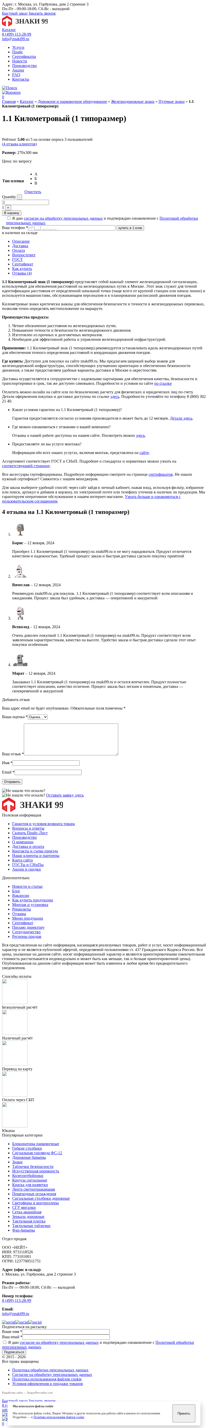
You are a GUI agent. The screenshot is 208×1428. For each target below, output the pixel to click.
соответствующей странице (26, 466)
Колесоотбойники (27, 1175)
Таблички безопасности (33, 1166)
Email (8, 772)
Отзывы (19, 914)
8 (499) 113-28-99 (16, 34)
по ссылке (163, 383)
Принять (184, 1413)
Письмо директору (28, 927)
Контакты (20, 79)
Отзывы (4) (22, 273)
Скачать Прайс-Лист (30, 833)
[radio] (37, 174)
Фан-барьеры (23, 1230)
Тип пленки (13, 181)
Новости (19, 61)
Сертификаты (24, 56)
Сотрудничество (26, 932)
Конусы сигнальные (29, 1180)
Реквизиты (21, 909)
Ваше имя (12, 1331)
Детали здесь (181, 418)
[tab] (109, 241)
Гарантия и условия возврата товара (43, 824)
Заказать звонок (42, 13)
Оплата (18, 250)
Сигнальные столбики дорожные (41, 1198)
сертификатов (161, 474)
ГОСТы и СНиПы (28, 865)
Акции (18, 70)
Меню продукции (27, 918)
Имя (7, 763)
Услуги (18, 47)
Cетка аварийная (26, 1212)
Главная (9, 101)
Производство (24, 65)
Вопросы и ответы (28, 828)
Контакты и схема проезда (35, 851)
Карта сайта (22, 860)
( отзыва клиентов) (19, 144)
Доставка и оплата (28, 846)
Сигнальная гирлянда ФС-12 (37, 1153)
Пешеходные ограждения (34, 1194)
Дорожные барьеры (29, 1157)
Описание (21, 241)
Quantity (9, 197)
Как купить (22, 268)
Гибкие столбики (27, 1148)
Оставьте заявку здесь (65, 795)
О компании (22, 842)
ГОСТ (17, 259)
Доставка (20, 246)
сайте (144, 452)
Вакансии (20, 895)
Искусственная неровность (35, 1171)
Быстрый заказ (14, 13)
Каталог (9, 30)
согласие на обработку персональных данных (63, 218)
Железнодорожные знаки (132, 101)
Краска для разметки (30, 1185)
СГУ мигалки (24, 1207)
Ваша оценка (15, 717)
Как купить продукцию (32, 900)
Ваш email (12, 1337)
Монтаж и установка (30, 904)
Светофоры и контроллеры (35, 1203)
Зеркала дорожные (28, 1216)
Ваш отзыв (13, 754)
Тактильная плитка (28, 1221)
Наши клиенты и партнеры (35, 855)
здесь (114, 396)
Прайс (17, 52)
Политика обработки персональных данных (50, 1370)
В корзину (11, 213)
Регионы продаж (26, 936)
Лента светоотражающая (33, 1189)
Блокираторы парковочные (35, 1144)
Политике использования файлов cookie (58, 1417)
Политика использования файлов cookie (47, 1379)
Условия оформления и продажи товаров (47, 1383)
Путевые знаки (172, 101)
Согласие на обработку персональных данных (52, 1374)
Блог (16, 891)
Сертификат (22, 264)
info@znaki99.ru (15, 39)
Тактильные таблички (31, 1225)
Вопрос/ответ (24, 255)
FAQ (16, 75)
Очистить (32, 192)
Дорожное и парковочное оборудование (72, 101)
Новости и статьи (27, 886)
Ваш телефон (15, 227)
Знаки (17, 1162)
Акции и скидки (26, 869)
